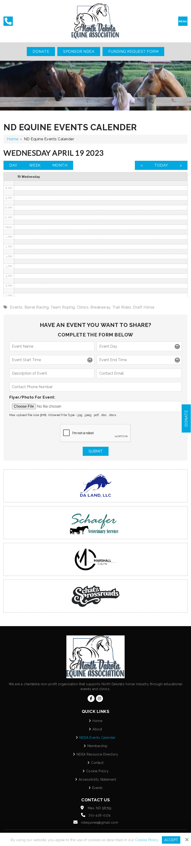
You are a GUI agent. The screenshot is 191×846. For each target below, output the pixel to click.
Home (12, 139)
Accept (171, 840)
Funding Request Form (133, 51)
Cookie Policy (146, 840)
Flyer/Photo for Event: (32, 397)
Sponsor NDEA (78, 51)
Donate (41, 51)
